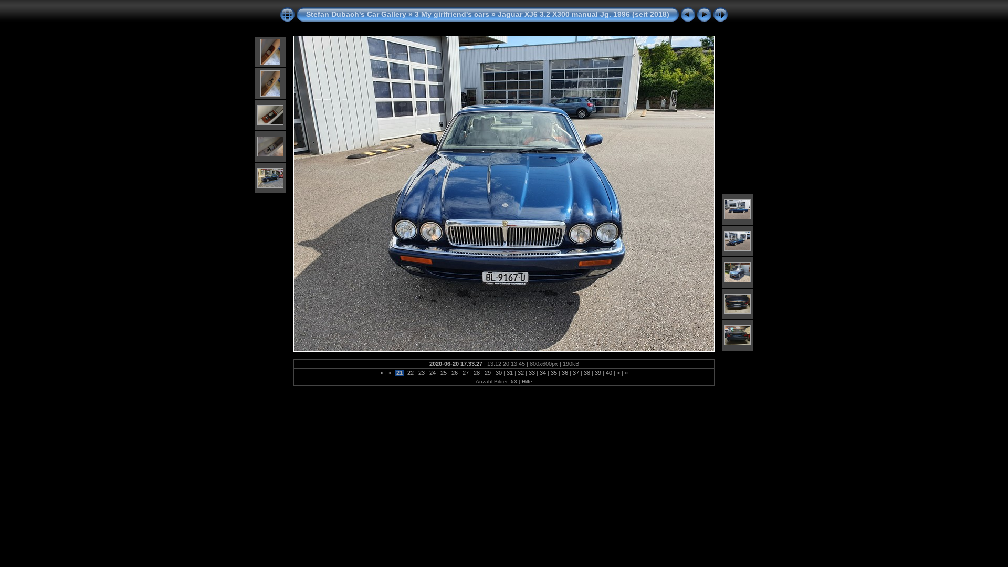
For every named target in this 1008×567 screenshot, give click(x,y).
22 (410, 373)
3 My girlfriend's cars (452, 14)
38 (587, 373)
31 (509, 373)
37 (576, 373)
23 (421, 373)
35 (554, 373)
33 (532, 373)
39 (598, 373)
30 (498, 373)
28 (476, 373)
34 (543, 373)
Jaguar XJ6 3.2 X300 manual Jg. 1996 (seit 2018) (583, 14)
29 (487, 373)
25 (443, 373)
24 (432, 373)
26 (454, 373)
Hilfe (527, 381)
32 (521, 373)
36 (565, 373)
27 (465, 373)
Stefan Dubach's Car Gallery (356, 14)
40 (609, 373)
